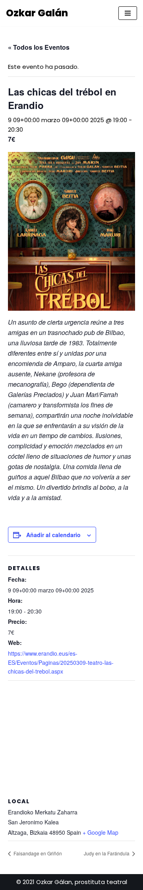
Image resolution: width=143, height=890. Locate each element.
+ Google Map (100, 832)
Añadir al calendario (53, 535)
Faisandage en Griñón (37, 853)
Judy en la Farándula (107, 853)
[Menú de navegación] (127, 13)
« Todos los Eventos (39, 47)
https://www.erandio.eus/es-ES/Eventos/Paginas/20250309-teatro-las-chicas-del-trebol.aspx (61, 662)
